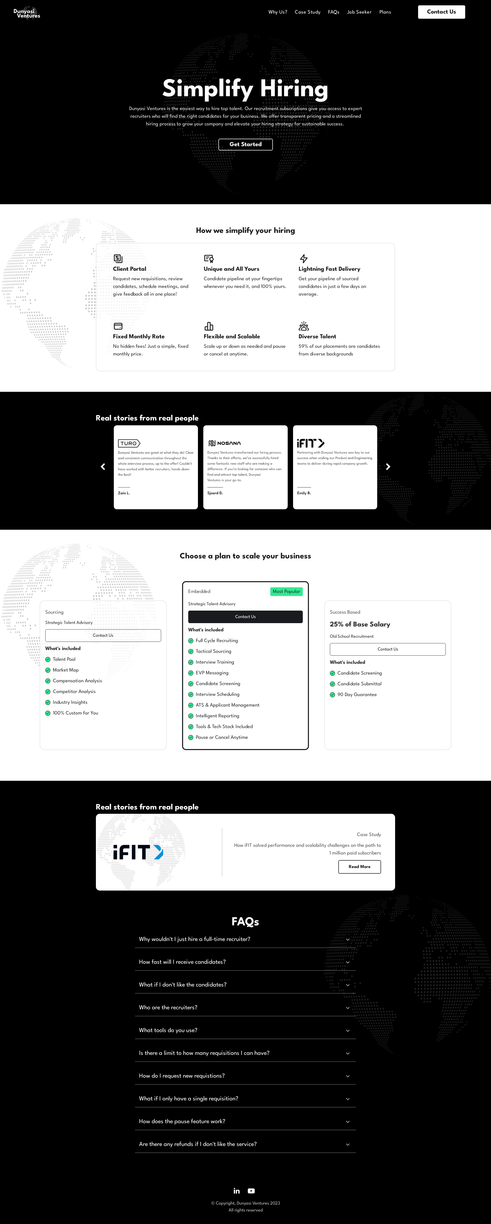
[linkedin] (237, 1191)
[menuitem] (278, 12)
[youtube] (251, 1191)
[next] (388, 467)
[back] (102, 467)
